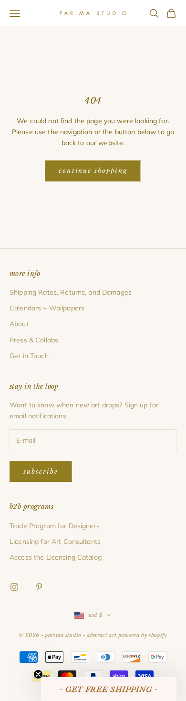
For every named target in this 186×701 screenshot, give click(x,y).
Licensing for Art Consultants (55, 541)
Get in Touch (29, 355)
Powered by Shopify (142, 635)
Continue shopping (93, 171)
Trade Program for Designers (55, 525)
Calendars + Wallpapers (47, 308)
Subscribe (40, 471)
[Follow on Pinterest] (39, 587)
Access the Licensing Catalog (56, 557)
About (19, 323)
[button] (108, 689)
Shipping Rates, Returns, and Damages (71, 292)
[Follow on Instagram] (14, 587)
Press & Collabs (34, 340)
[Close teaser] (38, 674)
